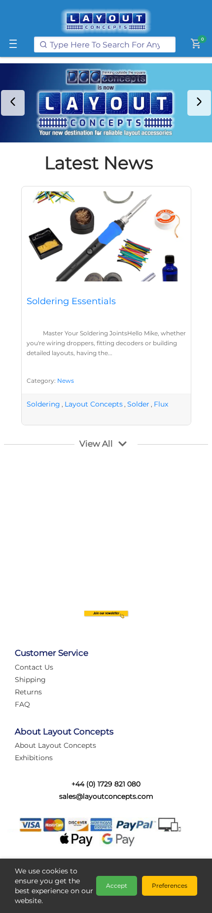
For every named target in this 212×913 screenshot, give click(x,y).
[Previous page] (13, 103)
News (65, 380)
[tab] (99, 134)
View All (96, 444)
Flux (161, 404)
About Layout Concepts (55, 745)
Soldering (43, 404)
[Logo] (106, 21)
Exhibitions (34, 757)
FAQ (22, 704)
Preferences (169, 885)
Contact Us (34, 667)
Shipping (30, 679)
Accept (116, 885)
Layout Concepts (94, 404)
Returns (28, 691)
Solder (138, 404)
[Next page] (199, 103)
